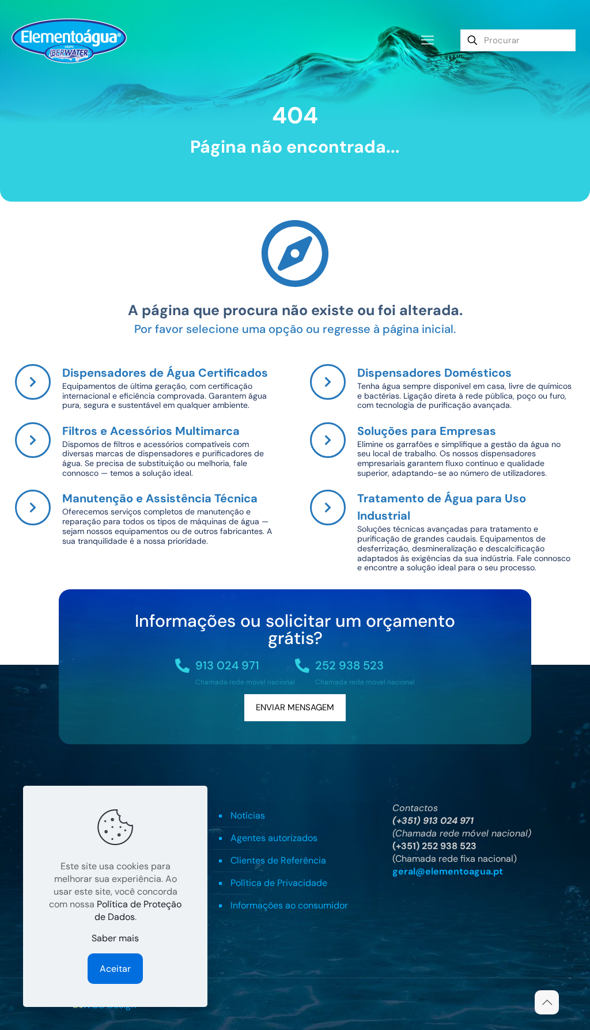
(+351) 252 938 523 (434, 846)
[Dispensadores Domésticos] (328, 382)
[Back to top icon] (547, 1002)
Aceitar (115, 969)
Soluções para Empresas (426, 430)
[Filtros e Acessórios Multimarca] (33, 440)
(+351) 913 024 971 (433, 821)
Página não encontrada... (295, 146)
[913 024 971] (182, 665)
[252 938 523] (302, 665)
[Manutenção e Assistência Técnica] (33, 507)
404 (295, 115)
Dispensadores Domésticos (434, 372)
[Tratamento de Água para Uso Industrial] (328, 507)
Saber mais (115, 938)
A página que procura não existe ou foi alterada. (295, 310)
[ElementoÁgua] (69, 40)
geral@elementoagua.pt (447, 871)
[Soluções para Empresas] (328, 440)
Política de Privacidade (278, 883)
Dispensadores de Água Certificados (165, 372)
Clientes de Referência (278, 860)
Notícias (247, 815)
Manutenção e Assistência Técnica (160, 498)
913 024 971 (227, 665)
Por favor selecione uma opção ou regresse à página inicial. (295, 328)
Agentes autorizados (273, 838)
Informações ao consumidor (289, 905)
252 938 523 (349, 665)
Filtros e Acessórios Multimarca (151, 430)
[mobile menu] (427, 40)
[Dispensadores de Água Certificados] (33, 382)
